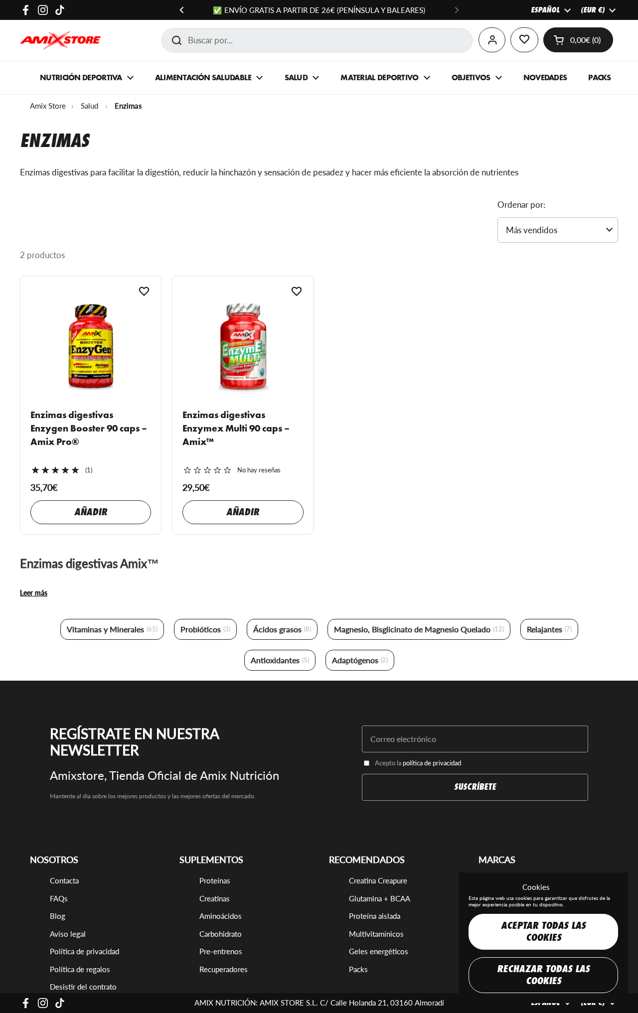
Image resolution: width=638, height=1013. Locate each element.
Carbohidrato (220, 933)
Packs (358, 969)
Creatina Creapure (378, 880)
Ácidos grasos (282, 629)
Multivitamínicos (376, 933)
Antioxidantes (280, 660)
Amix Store (48, 105)
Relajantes (549, 629)
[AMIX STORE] (60, 40)
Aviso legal (68, 933)
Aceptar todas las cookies (543, 931)
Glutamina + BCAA (379, 898)
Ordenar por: (521, 204)
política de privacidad (432, 763)
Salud (89, 105)
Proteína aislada (374, 915)
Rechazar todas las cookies (543, 975)
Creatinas (214, 898)
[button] (578, 39)
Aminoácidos (220, 915)
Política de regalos (80, 969)
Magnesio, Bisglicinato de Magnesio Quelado (419, 629)
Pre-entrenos (220, 951)
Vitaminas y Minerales (112, 629)
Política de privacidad (84, 951)
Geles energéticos (378, 951)
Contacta (64, 880)
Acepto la (418, 763)
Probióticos (205, 629)
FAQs (59, 898)
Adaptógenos (360, 660)
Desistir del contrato (83, 986)
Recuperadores (223, 969)
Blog (57, 915)
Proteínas (214, 880)
